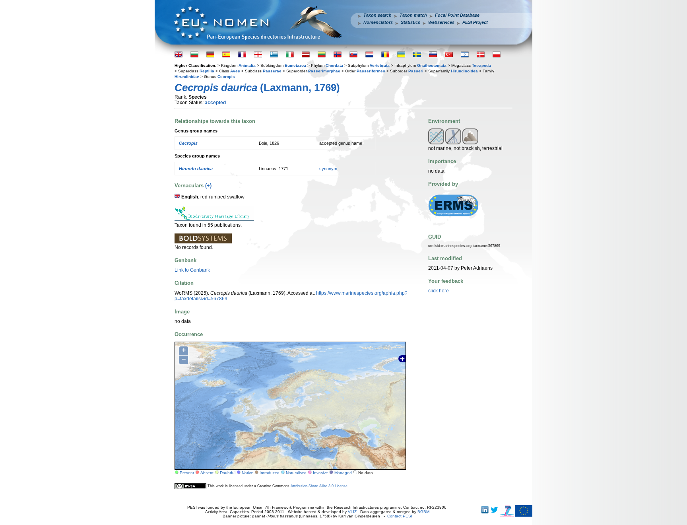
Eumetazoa (295, 65)
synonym (328, 168)
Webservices (441, 22)
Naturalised (296, 473)
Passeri (415, 71)
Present (187, 473)
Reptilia (207, 71)
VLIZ (352, 511)
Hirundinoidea (464, 71)
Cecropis (226, 76)
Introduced (269, 473)
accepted (215, 102)
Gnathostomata (431, 65)
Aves (235, 71)
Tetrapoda (481, 65)
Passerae (272, 71)
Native (247, 473)
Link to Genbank (192, 270)
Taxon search (377, 15)
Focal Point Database (457, 15)
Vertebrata (380, 65)
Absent (206, 473)
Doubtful (227, 473)
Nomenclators (378, 22)
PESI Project (475, 22)
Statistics (410, 22)
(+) (208, 186)
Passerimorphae (324, 71)
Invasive (320, 473)
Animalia (247, 65)
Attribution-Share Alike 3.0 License (319, 486)
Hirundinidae (187, 76)
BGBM (423, 511)
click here (438, 291)
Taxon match (413, 15)
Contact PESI (399, 516)
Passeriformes (371, 71)
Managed (343, 473)
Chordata (334, 65)
